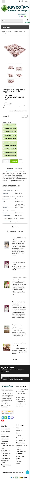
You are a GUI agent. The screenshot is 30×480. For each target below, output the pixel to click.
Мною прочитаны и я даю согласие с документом (13, 378)
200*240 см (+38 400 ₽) (10, 152)
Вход (26, 1)
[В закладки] (23, 116)
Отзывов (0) (18, 168)
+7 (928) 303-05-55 (20, 399)
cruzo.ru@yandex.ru (21, 404)
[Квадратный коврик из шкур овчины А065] (15, 49)
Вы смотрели (14, 222)
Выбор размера (7, 122)
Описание (10, 168)
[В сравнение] (26, 116)
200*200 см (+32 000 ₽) (10, 145)
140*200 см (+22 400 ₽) (10, 131)
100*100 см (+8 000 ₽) (10, 125)
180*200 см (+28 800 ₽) (10, 142)
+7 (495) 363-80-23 (20, 397)
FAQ (17, 427)
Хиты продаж (8, 218)
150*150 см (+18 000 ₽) (10, 135)
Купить (14, 161)
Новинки (22, 218)
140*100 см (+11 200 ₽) (10, 128)
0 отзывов (12, 111)
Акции (16, 218)
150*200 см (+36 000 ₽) (10, 138)
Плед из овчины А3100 (19, 343)
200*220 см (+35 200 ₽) (10, 149)
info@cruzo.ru (19, 406)
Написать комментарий (21, 111)
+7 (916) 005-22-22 (20, 402)
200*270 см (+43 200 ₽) (10, 155)
